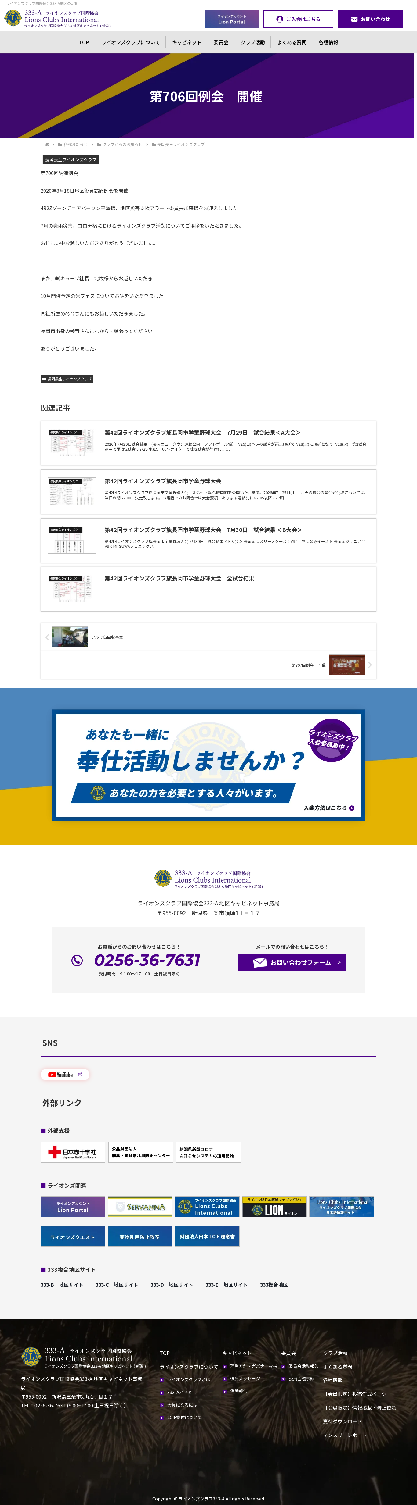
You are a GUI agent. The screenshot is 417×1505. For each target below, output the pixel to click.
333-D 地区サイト (171, 1284)
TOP (84, 42)
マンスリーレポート (345, 1435)
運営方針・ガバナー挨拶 (253, 1366)
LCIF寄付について (184, 1417)
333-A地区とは (181, 1392)
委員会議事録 (301, 1378)
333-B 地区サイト (62, 1284)
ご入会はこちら (303, 19)
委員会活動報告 (304, 1366)
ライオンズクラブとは (188, 1379)
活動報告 (238, 1391)
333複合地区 (274, 1284)
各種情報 (328, 42)
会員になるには (182, 1405)
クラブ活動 (253, 42)
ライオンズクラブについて (130, 42)
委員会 (221, 42)
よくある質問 (291, 42)
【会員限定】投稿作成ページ (354, 1393)
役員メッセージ (245, 1378)
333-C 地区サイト (117, 1284)
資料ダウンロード (342, 1421)
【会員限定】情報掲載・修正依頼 (359, 1407)
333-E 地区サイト (226, 1284)
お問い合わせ (375, 19)
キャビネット (186, 42)
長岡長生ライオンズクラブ (70, 378)
